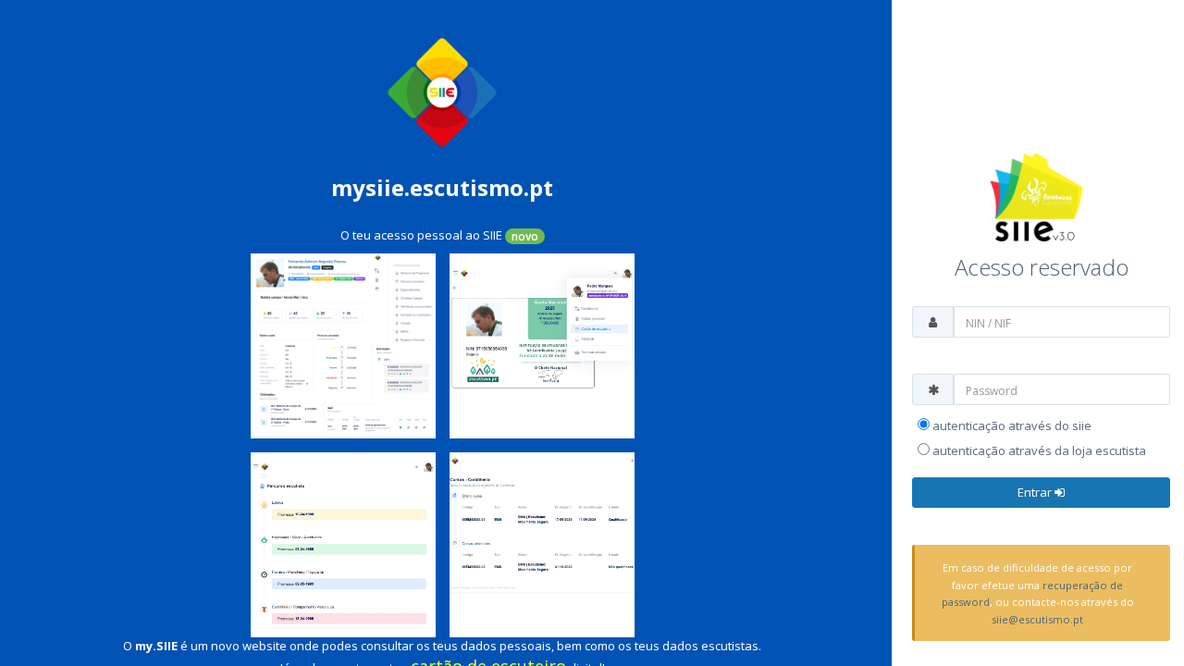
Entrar (1036, 492)
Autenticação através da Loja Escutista (1038, 450)
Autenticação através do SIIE (1011, 425)
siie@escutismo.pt (1037, 619)
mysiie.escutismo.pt (442, 187)
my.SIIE (156, 645)
